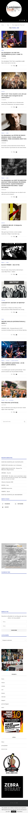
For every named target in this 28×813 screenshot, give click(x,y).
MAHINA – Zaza (5, 485)
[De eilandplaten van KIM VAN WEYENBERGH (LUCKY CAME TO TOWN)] (14, 39)
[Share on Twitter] (14, 65)
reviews (3, 686)
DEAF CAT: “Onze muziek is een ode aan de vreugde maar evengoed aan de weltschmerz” (13, 95)
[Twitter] (21, 20)
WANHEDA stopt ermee (6, 488)
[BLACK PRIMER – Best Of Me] (14, 251)
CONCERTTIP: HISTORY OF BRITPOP (13, 302)
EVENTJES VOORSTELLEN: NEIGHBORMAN (11, 494)
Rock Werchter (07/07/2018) (9, 402)
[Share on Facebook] (13, 65)
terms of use (4, 749)
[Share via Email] (16, 65)
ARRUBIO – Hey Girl (6, 472)
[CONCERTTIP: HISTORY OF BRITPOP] (14, 289)
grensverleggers (5, 704)
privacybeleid (4, 745)
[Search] (26, 20)
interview (3, 696)
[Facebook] (19, 20)
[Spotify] (24, 20)
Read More (19, 811)
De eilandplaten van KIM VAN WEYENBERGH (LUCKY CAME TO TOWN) (11, 54)
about (2, 707)
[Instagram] (22, 20)
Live (2, 689)
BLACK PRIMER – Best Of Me (10, 265)
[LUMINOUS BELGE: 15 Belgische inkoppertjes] (14, 211)
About (2, 742)
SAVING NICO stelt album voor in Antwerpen (11, 465)
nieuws (3, 682)
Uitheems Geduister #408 (7, 482)
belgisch (3, 700)
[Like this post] (11, 65)
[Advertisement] (14, 440)
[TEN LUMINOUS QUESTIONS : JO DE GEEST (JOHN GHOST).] (14, 349)
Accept (13, 811)
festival (3, 693)
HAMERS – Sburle (5, 491)
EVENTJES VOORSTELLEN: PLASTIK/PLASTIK (12, 462)
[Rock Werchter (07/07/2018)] (14, 389)
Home (2, 25)
